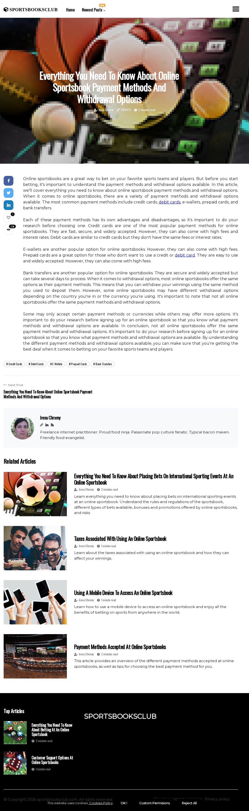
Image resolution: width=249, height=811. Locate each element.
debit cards (170, 202)
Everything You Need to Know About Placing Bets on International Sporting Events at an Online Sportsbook (153, 479)
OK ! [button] (124, 803)
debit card (185, 255)
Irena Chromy (106, 110)
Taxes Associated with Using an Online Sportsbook (120, 538)
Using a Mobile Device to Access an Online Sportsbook (123, 592)
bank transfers (104, 364)
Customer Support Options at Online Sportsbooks (52, 760)
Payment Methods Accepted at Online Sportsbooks (120, 646)
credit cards (15, 364)
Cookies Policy (101, 803)
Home (70, 10)
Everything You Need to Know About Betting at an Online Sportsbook (52, 730)
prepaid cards (79, 364)
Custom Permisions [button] (154, 803)
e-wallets (57, 364)
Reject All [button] (189, 803)
